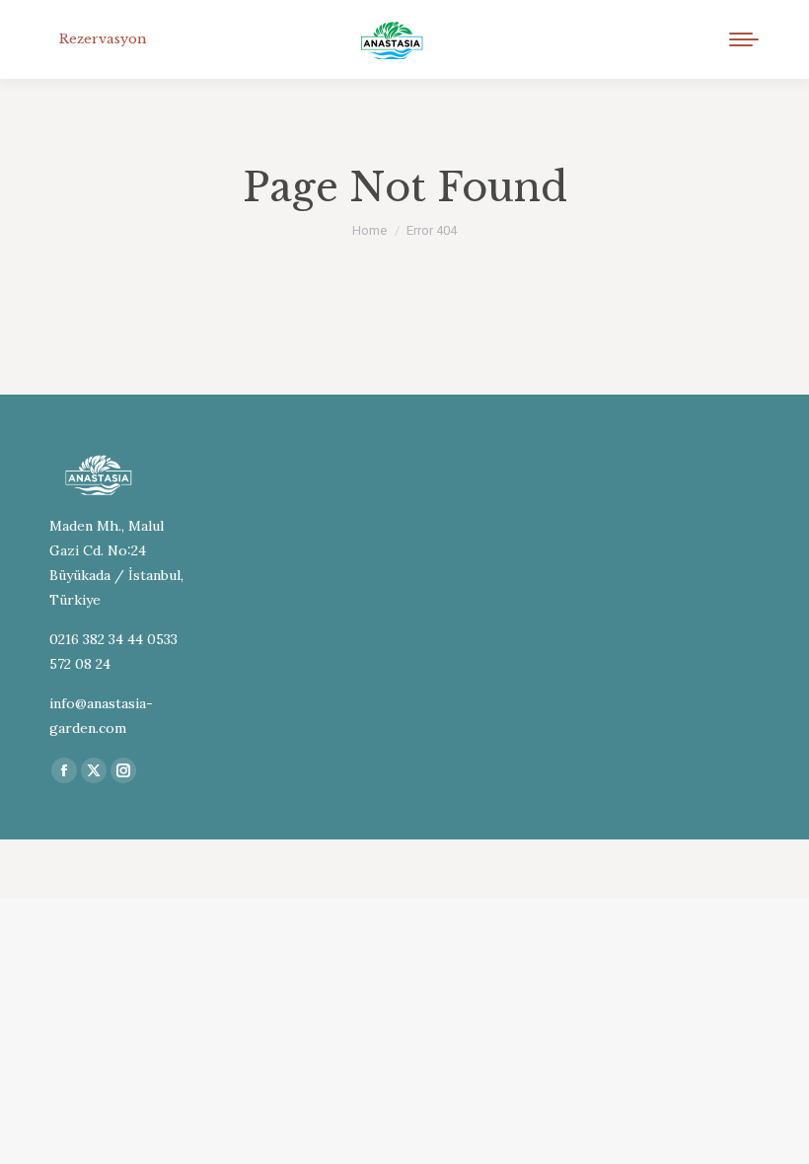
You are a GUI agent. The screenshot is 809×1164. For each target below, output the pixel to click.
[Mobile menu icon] (744, 39)
